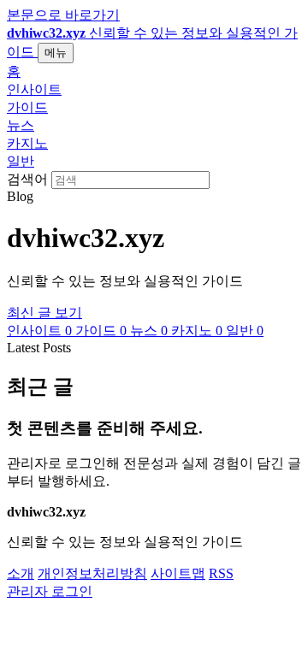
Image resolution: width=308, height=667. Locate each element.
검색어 (27, 179)
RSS (221, 573)
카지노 (27, 143)
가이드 (27, 107)
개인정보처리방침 (92, 573)
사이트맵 (178, 573)
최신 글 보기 (44, 312)
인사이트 (34, 89)
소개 (20, 573)
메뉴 (55, 52)
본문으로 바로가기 (63, 15)
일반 (20, 161)
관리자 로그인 (49, 591)
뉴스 (20, 125)
